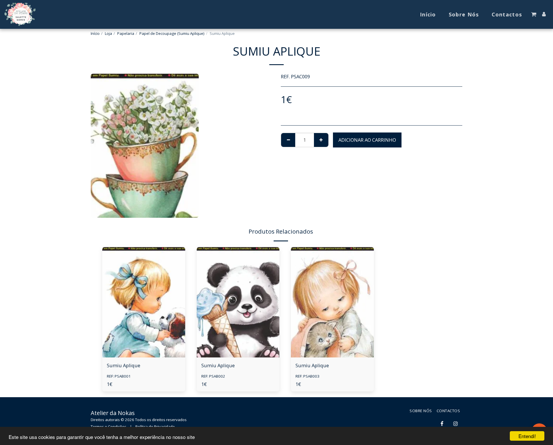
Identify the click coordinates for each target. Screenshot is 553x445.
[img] (143, 302)
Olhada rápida (143, 343)
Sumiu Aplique (123, 365)
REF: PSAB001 (119, 376)
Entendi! (527, 436)
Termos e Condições (108, 426)
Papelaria (125, 33)
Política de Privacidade (155, 426)
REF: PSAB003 (307, 376)
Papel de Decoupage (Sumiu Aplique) (171, 33)
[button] (534, 14)
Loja (108, 33)
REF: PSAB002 (213, 376)
